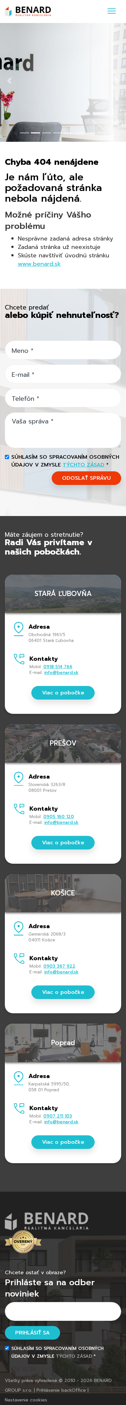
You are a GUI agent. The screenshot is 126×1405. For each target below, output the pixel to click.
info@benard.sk (61, 672)
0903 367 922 (59, 966)
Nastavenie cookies (26, 1400)
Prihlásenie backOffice (61, 1390)
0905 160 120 (58, 817)
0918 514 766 (57, 667)
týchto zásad (83, 465)
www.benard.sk (39, 263)
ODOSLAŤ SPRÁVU (86, 478)
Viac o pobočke (63, 693)
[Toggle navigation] (111, 11)
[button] (9, 80)
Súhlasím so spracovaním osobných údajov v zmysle (65, 461)
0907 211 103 (57, 1116)
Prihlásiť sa (32, 1333)
